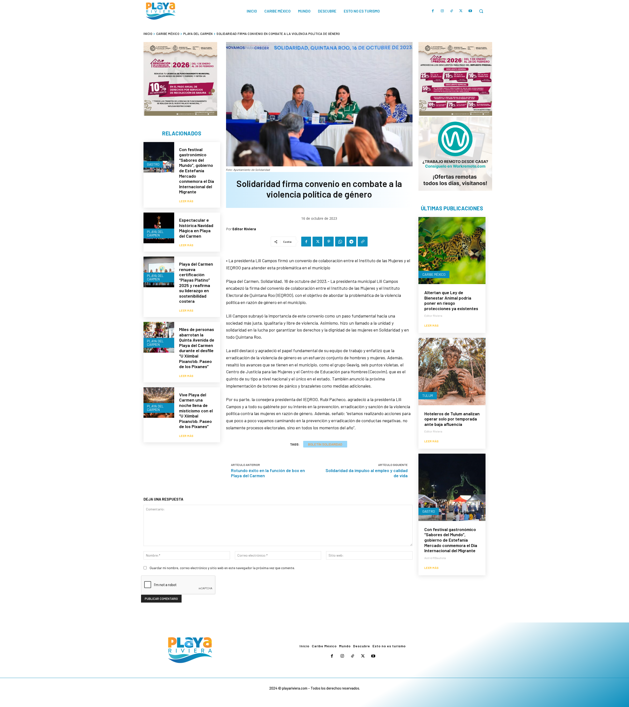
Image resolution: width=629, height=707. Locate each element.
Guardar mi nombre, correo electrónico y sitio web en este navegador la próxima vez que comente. (222, 568)
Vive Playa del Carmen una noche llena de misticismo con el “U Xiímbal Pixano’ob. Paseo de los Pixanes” (196, 410)
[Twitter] (460, 11)
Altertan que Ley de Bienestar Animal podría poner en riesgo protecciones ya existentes (451, 300)
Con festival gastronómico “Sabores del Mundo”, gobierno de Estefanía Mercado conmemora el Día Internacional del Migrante (196, 171)
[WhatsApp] (340, 241)
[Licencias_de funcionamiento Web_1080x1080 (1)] (180, 79)
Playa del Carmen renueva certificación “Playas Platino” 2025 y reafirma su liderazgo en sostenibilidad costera (196, 282)
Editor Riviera (244, 229)
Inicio (147, 34)
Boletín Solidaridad (325, 444)
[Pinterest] (329, 241)
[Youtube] (470, 11)
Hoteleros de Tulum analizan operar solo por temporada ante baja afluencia (452, 419)
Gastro (153, 164)
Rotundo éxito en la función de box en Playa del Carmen (268, 473)
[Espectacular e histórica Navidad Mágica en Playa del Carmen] (158, 228)
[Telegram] (351, 241)
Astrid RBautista (435, 558)
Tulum (427, 395)
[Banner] (455, 154)
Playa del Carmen (198, 34)
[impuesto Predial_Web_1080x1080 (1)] (455, 79)
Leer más (186, 201)
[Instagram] (442, 11)
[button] (481, 11)
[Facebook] (432, 11)
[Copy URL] (363, 241)
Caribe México (168, 34)
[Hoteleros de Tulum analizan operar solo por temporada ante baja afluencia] (452, 371)
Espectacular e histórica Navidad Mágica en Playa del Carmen (196, 228)
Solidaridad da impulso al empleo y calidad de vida (367, 473)
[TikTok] (451, 11)
